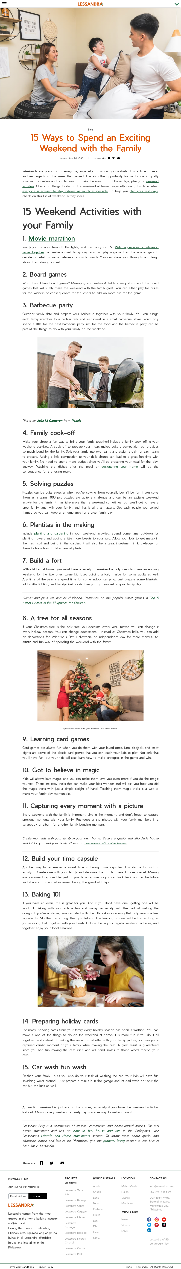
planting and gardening (51, 533)
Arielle (96, 1186)
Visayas (125, 1197)
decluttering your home (119, 466)
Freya (96, 1232)
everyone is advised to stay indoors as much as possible (65, 191)
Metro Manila (129, 1186)
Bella (95, 1203)
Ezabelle (98, 1209)
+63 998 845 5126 (160, 1191)
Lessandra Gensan (75, 1248)
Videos (125, 1225)
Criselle (97, 1191)
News (124, 1219)
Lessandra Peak (74, 1254)
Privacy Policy (45, 1266)
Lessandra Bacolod (75, 1232)
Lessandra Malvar (75, 1217)
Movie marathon (51, 238)
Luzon (125, 1191)
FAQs (124, 1230)
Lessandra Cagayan (76, 1211)
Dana (96, 1197)
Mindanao (127, 1203)
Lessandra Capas (74, 1205)
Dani (95, 1220)
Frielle (96, 1214)
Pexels (76, 420)
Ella (95, 1226)
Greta (96, 1237)
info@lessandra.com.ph (163, 1186)
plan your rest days (144, 191)
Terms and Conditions (21, 1266)
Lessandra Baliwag (75, 1200)
